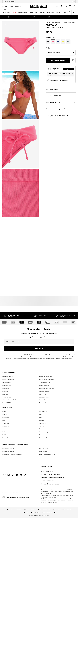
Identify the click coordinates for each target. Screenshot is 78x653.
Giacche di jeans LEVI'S (9, 400)
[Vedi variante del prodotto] (48, 41)
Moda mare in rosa (8, 451)
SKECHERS (5, 426)
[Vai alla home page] (13, 467)
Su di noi (9, 509)
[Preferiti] (70, 6)
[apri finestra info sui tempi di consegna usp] (72, 73)
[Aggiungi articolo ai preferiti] (73, 60)
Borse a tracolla (44, 397)
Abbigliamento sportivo (46, 388)
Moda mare (67, 22)
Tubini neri (42, 403)
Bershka (41, 429)
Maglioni (5, 391)
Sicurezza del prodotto (49, 512)
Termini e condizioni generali (62, 509)
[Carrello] (74, 6)
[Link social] (4, 475)
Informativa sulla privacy (13, 356)
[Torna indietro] (5, 24)
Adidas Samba (6, 382)
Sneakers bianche (44, 382)
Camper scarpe (44, 391)
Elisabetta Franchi (45, 437)
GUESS (4, 414)
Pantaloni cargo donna (46, 376)
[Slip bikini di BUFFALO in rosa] (20, 144)
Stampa (18, 509)
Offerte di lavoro (29, 509)
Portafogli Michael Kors (46, 379)
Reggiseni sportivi (7, 376)
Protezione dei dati (44, 509)
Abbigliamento (57, 22)
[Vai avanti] (69, 12)
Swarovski (5, 429)
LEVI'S (4, 420)
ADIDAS (41, 420)
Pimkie (4, 411)
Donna (4, 6)
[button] (61, 52)
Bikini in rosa (43, 451)
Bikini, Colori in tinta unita (47, 454)
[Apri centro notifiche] (66, 6)
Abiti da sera (43, 394)
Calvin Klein (42, 423)
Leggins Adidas (44, 385)
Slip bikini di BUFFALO (9, 448)
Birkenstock (42, 435)
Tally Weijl (42, 426)
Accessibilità (35, 512)
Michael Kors (6, 417)
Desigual (5, 437)
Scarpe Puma (43, 400)
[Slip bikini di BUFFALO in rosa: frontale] (20, 45)
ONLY (41, 417)
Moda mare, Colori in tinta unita (12, 454)
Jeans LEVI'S (6, 388)
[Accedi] (61, 6)
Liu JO (41, 414)
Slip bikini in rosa (44, 448)
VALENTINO (6, 423)
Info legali (25, 512)
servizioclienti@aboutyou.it (22, 358)
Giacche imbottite (8, 379)
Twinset (4, 432)
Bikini (75, 22)
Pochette (5, 394)
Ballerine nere (6, 385)
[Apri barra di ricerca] (73, 12)
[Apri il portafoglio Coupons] (57, 6)
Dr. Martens (6, 435)
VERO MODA (43, 411)
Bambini (18, 6)
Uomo (11, 6)
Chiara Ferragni (44, 432)
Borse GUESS (6, 403)
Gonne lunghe (6, 397)
